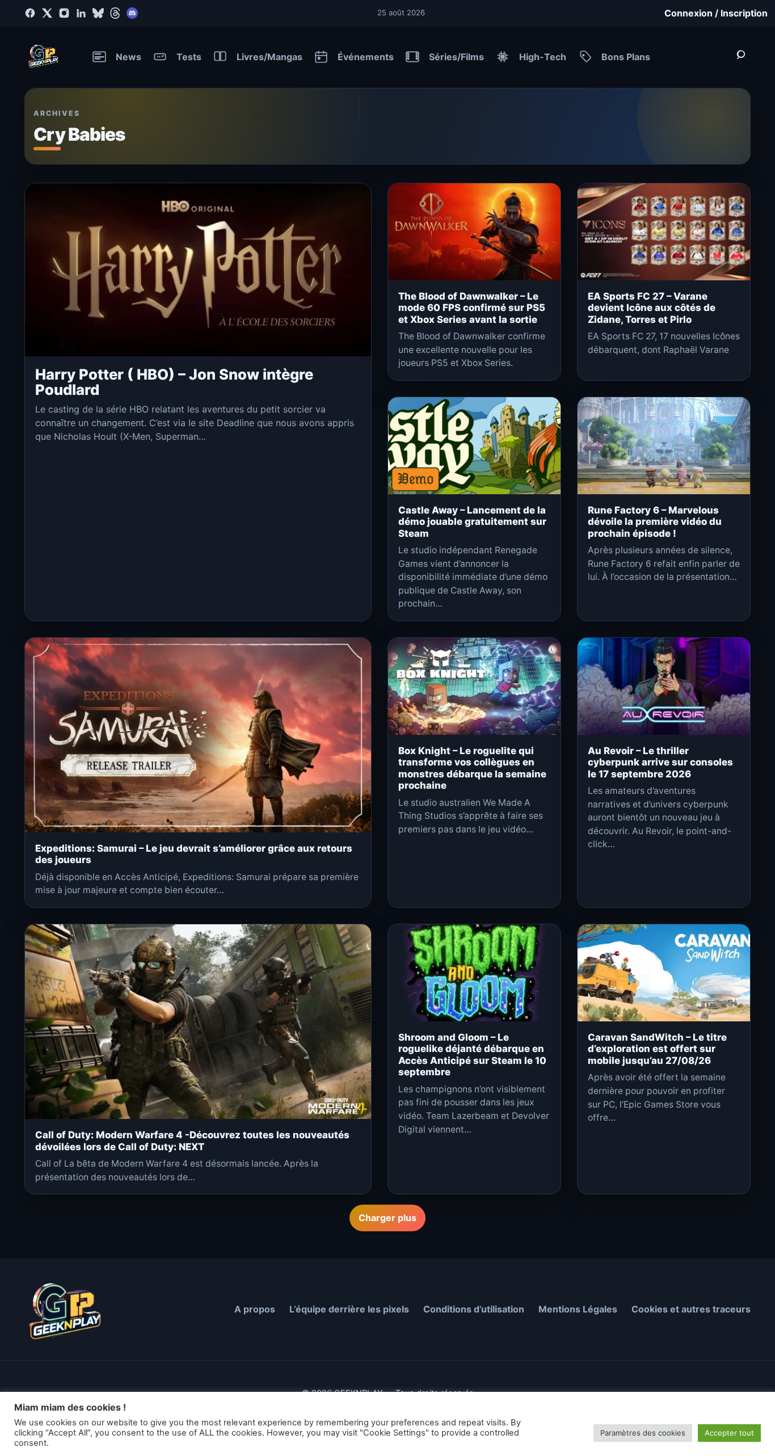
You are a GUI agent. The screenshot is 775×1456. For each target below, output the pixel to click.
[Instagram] (64, 13)
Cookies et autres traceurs (691, 1309)
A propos (254, 1309)
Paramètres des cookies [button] (642, 1432)
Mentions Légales (577, 1309)
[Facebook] (30, 13)
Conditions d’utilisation (473, 1309)
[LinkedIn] (81, 13)
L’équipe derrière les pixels (349, 1309)
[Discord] (132, 13)
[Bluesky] (98, 13)
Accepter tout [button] (729, 1432)
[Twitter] (47, 13)
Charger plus (387, 1217)
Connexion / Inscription (716, 13)
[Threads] (115, 13)
